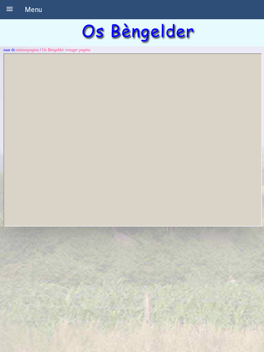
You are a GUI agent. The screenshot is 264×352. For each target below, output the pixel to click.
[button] (9, 9)
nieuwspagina (28, 49)
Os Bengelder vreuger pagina (66, 49)
